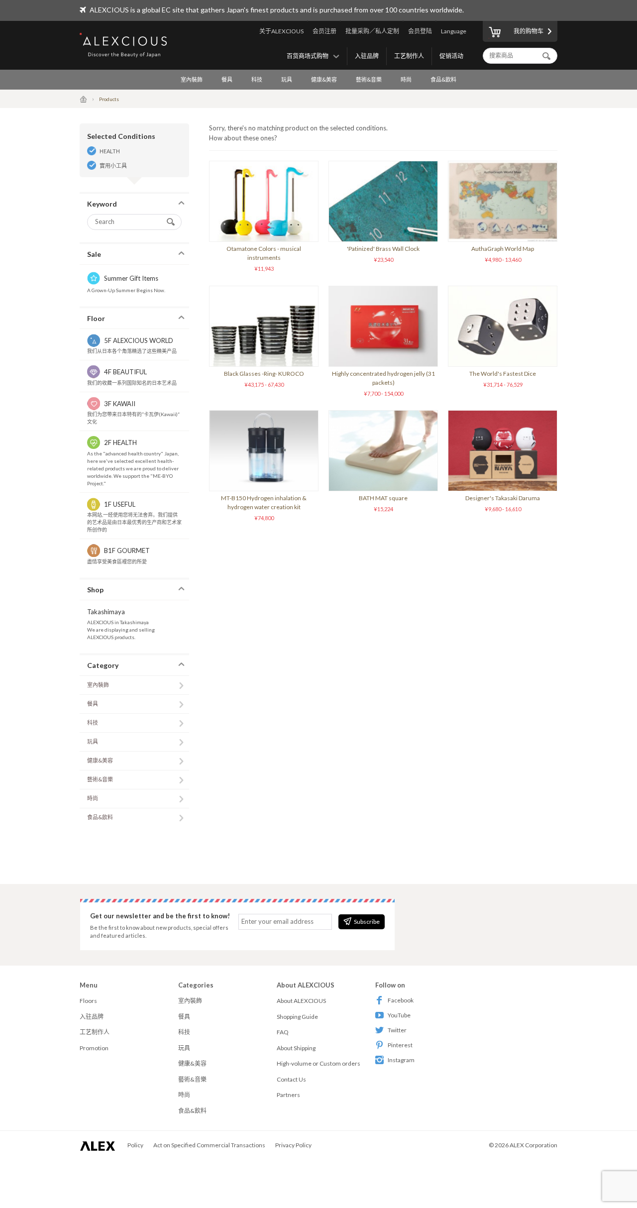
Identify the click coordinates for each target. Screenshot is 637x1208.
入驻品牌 (367, 56)
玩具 (286, 79)
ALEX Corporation (533, 1145)
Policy (135, 1145)
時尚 (406, 79)
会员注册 (324, 31)
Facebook (401, 1000)
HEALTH (110, 151)
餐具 (226, 79)
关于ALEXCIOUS (281, 31)
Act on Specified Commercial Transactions (209, 1145)
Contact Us (291, 1079)
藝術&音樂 (369, 79)
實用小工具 (113, 165)
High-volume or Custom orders (318, 1063)
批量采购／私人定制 (372, 31)
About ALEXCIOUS (301, 1000)
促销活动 (451, 56)
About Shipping (296, 1048)
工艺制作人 (409, 56)
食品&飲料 (443, 79)
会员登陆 (420, 31)
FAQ (283, 1032)
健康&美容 (324, 79)
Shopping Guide (297, 1016)
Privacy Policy (293, 1145)
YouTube (399, 1015)
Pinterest (400, 1045)
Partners (288, 1094)
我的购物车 (528, 31)
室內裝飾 (192, 79)
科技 (256, 79)
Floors (88, 1000)
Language (453, 31)
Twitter (397, 1030)
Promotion (94, 1048)
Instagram (401, 1060)
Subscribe (367, 921)
